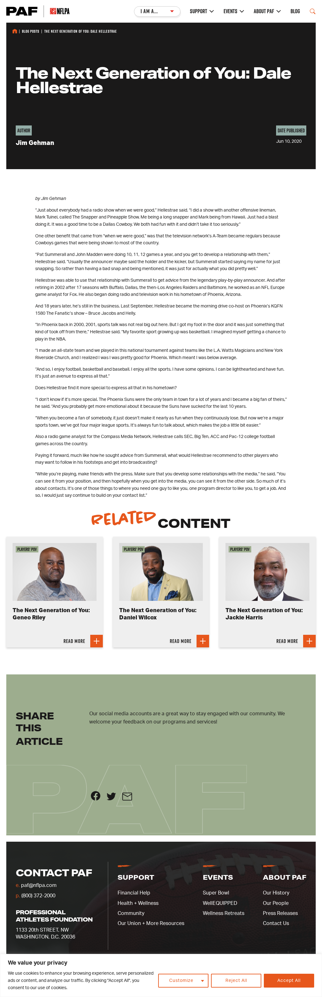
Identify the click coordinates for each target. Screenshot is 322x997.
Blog (295, 11)
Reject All (236, 980)
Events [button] (218, 877)
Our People (276, 903)
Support (198, 11)
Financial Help (134, 892)
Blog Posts (30, 31)
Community (131, 913)
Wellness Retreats (223, 913)
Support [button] (136, 877)
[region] (161, 975)
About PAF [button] (284, 877)
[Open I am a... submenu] (157, 11)
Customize (181, 980)
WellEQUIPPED (220, 903)
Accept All (289, 980)
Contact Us (276, 923)
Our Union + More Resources (151, 923)
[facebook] (99, 798)
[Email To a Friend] (129, 798)
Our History (276, 892)
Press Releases (280, 913)
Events (230, 11)
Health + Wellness (138, 903)
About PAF (264, 11)
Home (15, 31)
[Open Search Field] (312, 11)
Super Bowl (216, 892)
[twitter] (114, 798)
